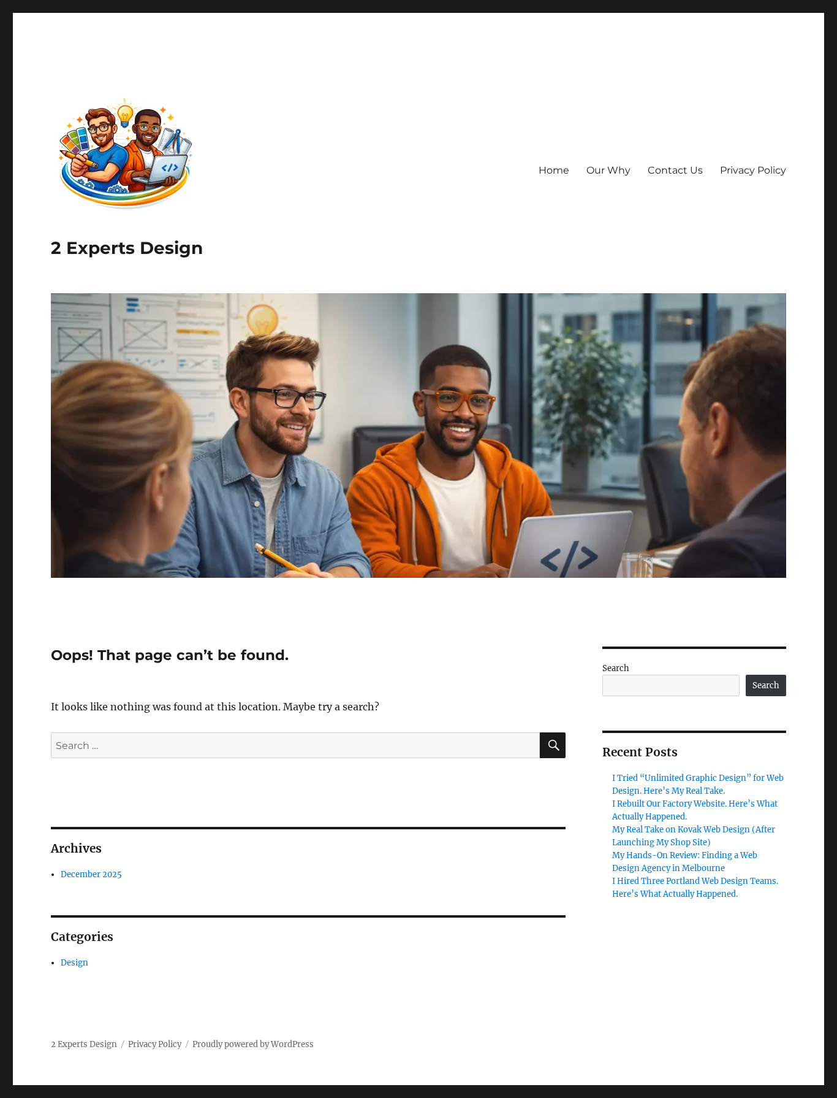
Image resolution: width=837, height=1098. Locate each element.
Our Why (608, 170)
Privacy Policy (753, 170)
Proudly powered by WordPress (253, 1044)
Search (615, 668)
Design (74, 963)
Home (554, 170)
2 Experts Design (127, 247)
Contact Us (675, 170)
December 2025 (91, 874)
